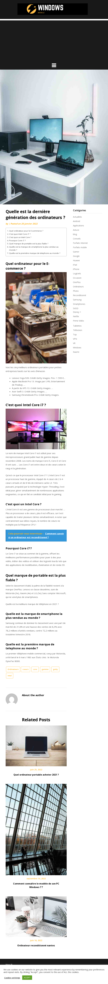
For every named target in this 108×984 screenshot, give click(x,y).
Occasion (77, 278)
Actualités (77, 216)
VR (74, 343)
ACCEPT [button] (27, 977)
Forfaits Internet (80, 243)
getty (55, 669)
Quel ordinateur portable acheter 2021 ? (36, 774)
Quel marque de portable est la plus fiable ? (28, 243)
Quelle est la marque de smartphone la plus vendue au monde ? (33, 248)
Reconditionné (79, 295)
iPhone (76, 269)
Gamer (76, 251)
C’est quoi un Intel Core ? (20, 237)
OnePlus (77, 282)
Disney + (77, 312)
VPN (75, 339)
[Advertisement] (54, 40)
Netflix (76, 316)
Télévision (77, 330)
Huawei (76, 260)
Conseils (77, 238)
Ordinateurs (13, 669)
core (35, 669)
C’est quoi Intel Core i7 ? (20, 234)
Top (75, 334)
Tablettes (77, 325)
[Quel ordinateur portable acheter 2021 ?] (36, 744)
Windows (77, 347)
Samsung (77, 299)
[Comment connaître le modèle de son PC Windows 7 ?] (36, 828)
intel (10, 675)
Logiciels (77, 273)
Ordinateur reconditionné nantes (36, 945)
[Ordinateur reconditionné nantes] (36, 915)
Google (76, 256)
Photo (76, 291)
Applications (78, 225)
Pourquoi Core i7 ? (17, 240)
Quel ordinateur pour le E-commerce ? (26, 231)
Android (76, 221)
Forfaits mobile (80, 247)
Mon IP (9, 964)
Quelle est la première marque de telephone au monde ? (34, 253)
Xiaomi (76, 352)
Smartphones (79, 304)
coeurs (25, 669)
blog (75, 234)
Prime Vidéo (78, 320)
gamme (45, 669)
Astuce (76, 230)
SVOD (75, 308)
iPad (75, 264)
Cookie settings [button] (12, 977)
